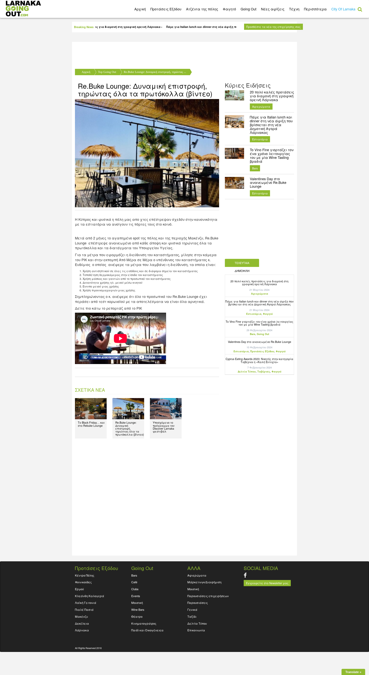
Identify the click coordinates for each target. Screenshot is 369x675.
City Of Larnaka (343, 8)
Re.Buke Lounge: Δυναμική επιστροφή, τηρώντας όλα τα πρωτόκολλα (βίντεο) (145, 89)
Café (134, 582)
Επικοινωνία (196, 630)
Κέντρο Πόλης (84, 575)
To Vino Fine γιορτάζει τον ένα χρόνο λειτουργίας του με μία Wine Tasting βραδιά (259, 323)
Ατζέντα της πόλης (202, 8)
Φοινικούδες (83, 582)
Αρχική (86, 71)
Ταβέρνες (263, 371)
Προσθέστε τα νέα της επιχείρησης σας (273, 27)
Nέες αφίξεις (272, 8)
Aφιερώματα (261, 106)
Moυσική (137, 603)
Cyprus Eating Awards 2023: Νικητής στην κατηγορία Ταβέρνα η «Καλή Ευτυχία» (259, 360)
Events (135, 596)
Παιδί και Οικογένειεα (147, 630)
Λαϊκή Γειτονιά (85, 603)
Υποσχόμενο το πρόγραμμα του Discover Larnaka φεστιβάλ (164, 427)
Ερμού (79, 589)
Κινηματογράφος (143, 623)
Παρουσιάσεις (197, 603)
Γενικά (192, 610)
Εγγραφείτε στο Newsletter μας (267, 583)
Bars (255, 168)
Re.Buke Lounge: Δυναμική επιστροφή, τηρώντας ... (155, 71)
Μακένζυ (81, 616)
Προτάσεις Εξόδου (165, 8)
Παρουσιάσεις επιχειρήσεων (208, 596)
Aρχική (140, 8)
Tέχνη (294, 8)
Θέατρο (136, 616)
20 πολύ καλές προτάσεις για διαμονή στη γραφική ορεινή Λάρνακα (259, 282)
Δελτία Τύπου (247, 371)
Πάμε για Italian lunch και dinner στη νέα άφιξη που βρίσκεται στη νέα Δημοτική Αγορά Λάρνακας (259, 302)
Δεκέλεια (82, 623)
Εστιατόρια (260, 139)
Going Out (248, 8)
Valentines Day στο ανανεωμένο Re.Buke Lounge (259, 342)
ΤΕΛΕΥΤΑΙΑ (242, 263)
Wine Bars (137, 610)
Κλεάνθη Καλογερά (89, 596)
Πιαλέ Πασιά (84, 610)
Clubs (135, 589)
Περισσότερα (315, 8)
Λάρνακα (82, 630)
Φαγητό (229, 8)
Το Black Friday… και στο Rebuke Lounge (91, 424)
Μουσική (193, 589)
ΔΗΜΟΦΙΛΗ (242, 271)
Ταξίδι (191, 616)
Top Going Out (107, 71)
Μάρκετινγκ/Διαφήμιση (204, 582)
